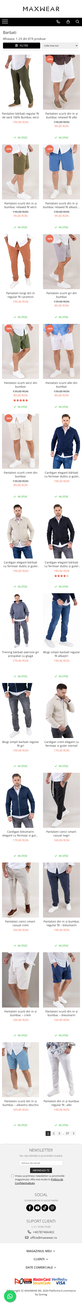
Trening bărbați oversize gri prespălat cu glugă (20, 654)
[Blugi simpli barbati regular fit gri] (20, 710)
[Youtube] (37, 1207)
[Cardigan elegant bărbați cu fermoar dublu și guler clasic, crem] (20, 531)
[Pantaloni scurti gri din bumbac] (61, 261)
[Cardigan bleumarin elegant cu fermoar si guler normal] (20, 800)
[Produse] (5, 23)
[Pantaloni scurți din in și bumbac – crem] (20, 979)
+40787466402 (43, 1232)
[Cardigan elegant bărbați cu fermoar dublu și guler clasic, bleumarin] (61, 441)
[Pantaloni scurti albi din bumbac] (61, 351)
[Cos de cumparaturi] (68, 22)
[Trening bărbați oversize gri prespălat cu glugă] (20, 620)
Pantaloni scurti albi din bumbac (61, 384)
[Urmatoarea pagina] (73, 1133)
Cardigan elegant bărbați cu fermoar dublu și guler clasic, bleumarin (61, 474)
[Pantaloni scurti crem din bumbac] (20, 441)
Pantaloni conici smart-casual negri (61, 833)
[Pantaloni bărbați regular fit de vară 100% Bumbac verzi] (20, 82)
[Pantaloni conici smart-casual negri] (61, 800)
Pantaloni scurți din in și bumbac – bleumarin (61, 1013)
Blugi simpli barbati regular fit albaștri (61, 654)
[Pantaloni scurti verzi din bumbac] (20, 351)
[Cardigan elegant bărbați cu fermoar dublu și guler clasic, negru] (61, 531)
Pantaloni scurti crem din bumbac (20, 474)
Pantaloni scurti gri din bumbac (61, 295)
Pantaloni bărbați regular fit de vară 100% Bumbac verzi (20, 115)
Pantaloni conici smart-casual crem (20, 923)
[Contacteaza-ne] (58, 22)
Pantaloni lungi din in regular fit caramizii (20, 295)
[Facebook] (29, 1207)
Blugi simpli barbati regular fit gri (20, 743)
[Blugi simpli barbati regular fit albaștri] (61, 620)
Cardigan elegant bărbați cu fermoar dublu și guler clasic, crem (20, 564)
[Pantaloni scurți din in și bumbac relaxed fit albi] (61, 82)
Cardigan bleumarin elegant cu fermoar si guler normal (20, 833)
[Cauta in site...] (77, 22)
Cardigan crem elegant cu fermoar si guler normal (61, 743)
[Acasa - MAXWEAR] (41, 9)
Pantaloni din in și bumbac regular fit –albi (61, 1103)
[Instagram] (52, 1207)
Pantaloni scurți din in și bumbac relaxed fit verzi (20, 205)
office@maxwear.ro (43, 1238)
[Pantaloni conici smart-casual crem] (20, 890)
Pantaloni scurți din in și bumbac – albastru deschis (21, 1103)
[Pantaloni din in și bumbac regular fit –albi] (61, 1069)
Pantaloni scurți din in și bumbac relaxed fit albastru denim (61, 205)
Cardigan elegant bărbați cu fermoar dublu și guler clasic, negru (61, 564)
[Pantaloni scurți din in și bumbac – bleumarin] (61, 979)
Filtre (23, 45)
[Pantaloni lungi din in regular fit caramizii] (20, 261)
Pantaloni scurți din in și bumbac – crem (20, 1013)
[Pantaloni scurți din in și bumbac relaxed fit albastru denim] (61, 171)
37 (67, 1133)
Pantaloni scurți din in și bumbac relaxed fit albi (61, 115)
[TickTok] (44, 1207)
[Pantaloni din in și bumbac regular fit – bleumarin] (61, 890)
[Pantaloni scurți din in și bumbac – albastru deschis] (20, 1069)
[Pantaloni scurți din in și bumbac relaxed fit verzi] (20, 171)
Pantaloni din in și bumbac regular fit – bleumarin (61, 923)
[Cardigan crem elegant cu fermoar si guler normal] (61, 710)
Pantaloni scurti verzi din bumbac (20, 384)
